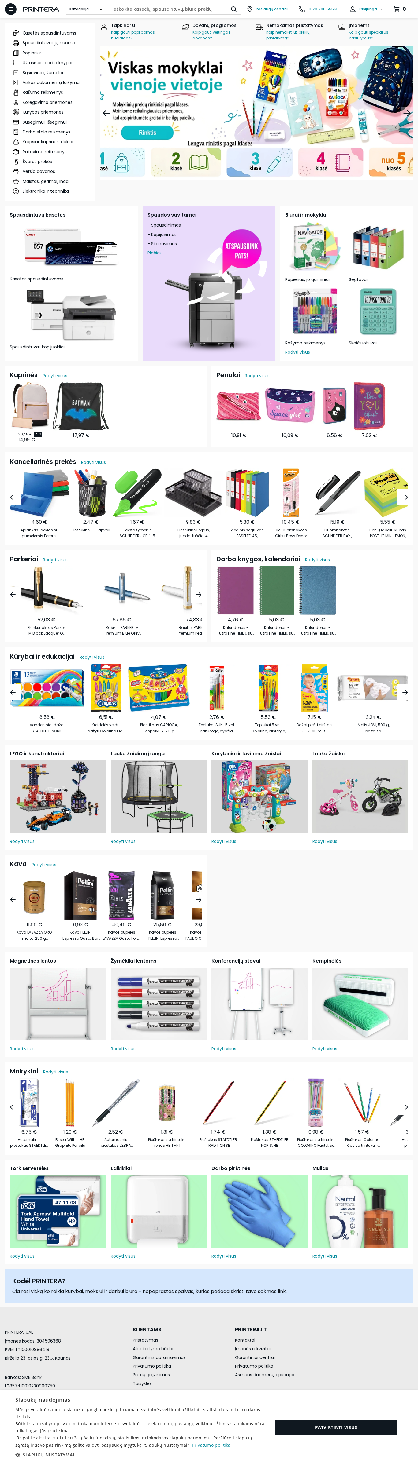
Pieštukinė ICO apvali (91, 530)
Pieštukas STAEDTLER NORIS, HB (270, 1142)
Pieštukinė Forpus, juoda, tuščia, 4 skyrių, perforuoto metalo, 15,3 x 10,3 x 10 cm (193, 533)
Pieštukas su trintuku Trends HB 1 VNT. (167, 1142)
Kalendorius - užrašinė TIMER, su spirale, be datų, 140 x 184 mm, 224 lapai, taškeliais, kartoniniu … (236, 630)
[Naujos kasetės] (256, 113)
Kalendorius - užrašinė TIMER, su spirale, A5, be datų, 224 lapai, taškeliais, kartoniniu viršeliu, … (276, 630)
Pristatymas (145, 1340)
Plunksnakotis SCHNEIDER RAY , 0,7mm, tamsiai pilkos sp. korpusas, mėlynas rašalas (337, 533)
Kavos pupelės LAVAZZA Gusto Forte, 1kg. (122, 935)
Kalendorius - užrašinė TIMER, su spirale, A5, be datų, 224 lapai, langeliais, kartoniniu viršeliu (318, 630)
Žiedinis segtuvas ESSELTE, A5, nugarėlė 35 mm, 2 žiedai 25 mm (247, 533)
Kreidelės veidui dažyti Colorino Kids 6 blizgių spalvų (106, 728)
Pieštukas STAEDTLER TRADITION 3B (218, 1142)
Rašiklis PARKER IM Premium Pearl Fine (195, 630)
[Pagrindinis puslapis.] (41, 9)
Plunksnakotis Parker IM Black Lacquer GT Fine (46, 630)
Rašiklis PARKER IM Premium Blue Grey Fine (122, 630)
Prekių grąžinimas (151, 1375)
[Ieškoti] (233, 9)
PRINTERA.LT (251, 1329)
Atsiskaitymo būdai (153, 1349)
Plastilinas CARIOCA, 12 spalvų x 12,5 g (159, 727)
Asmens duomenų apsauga (264, 1375)
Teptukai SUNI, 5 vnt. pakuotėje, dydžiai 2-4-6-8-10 (217, 728)
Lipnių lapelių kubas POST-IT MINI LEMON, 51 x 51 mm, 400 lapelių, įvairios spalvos (387, 533)
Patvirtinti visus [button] (336, 1427)
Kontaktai (245, 1340)
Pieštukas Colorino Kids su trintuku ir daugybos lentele (362, 1142)
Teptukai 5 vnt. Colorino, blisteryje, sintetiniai (268, 728)
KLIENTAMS (147, 1329)
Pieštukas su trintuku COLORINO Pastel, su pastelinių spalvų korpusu (316, 1142)
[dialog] (209, 1427)
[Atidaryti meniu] (11, 9)
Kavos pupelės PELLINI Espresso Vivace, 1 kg (162, 935)
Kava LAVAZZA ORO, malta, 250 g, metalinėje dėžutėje (34, 935)
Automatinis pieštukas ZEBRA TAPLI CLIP (116, 1142)
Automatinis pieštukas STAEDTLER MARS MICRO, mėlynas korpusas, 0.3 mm (29, 1142)
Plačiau (154, 253)
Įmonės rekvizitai (253, 1349)
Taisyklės (142, 1383)
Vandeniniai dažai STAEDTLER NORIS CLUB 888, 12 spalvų (47, 728)
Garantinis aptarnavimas (159, 1357)
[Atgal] (106, 113)
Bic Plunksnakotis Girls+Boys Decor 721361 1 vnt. (291, 533)
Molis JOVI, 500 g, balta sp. (374, 727)
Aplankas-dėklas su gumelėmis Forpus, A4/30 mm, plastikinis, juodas (39, 533)
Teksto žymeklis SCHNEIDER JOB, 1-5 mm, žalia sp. (137, 533)
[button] (140, 1455)
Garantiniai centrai (255, 1357)
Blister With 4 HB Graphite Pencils (70, 1142)
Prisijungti (368, 9)
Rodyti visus (297, 352)
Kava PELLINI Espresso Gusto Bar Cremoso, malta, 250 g (80, 935)
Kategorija (79, 9)
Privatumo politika (152, 1366)
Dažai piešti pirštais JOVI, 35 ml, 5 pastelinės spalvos (315, 728)
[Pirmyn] (407, 113)
